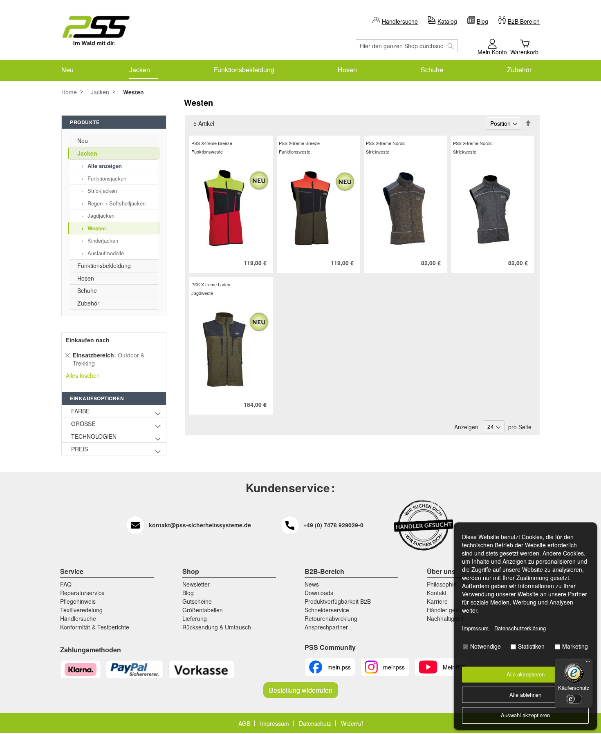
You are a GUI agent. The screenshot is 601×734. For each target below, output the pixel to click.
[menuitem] (67, 69)
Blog (482, 21)
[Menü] (588, 663)
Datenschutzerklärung (520, 628)
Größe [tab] (83, 423)
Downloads (319, 593)
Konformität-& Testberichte (94, 627)
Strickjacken (102, 190)
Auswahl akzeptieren (525, 715)
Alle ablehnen (525, 694)
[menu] (300, 69)
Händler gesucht (448, 610)
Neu (82, 140)
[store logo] (96, 31)
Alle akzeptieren (526, 674)
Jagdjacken (100, 215)
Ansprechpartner (326, 627)
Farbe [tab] (80, 411)
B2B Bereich (524, 21)
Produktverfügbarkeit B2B (338, 601)
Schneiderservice (327, 610)
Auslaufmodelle (105, 253)
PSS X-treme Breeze (211, 143)
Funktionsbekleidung (104, 265)
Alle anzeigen (104, 166)
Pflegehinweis (78, 601)
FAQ (66, 584)
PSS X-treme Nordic (386, 143)
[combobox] (407, 45)
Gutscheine (197, 601)
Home (69, 92)
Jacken (100, 92)
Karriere (437, 601)
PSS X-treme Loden (210, 284)
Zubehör (88, 303)
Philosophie (442, 584)
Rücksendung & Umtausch (216, 627)
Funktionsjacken (106, 178)
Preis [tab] (79, 449)
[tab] (529, 124)
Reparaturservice (82, 593)
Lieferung (194, 618)
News (312, 584)
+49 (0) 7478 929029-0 (333, 525)
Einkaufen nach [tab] (88, 340)
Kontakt (436, 593)
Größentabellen (202, 610)
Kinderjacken (102, 240)
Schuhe (87, 290)
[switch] (574, 699)
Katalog (447, 21)
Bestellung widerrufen (300, 690)
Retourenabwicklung (331, 618)
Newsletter (196, 584)
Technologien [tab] (94, 436)
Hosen (85, 278)
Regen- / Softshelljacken (116, 203)
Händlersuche (400, 21)
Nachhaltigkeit (445, 618)
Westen (96, 228)
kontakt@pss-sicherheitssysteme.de (200, 525)
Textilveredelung (81, 610)
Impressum (476, 628)
